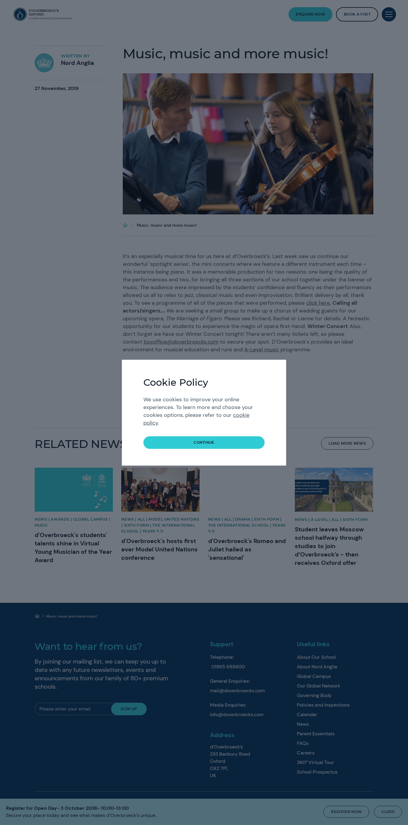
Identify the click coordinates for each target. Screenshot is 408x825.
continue (204, 442)
